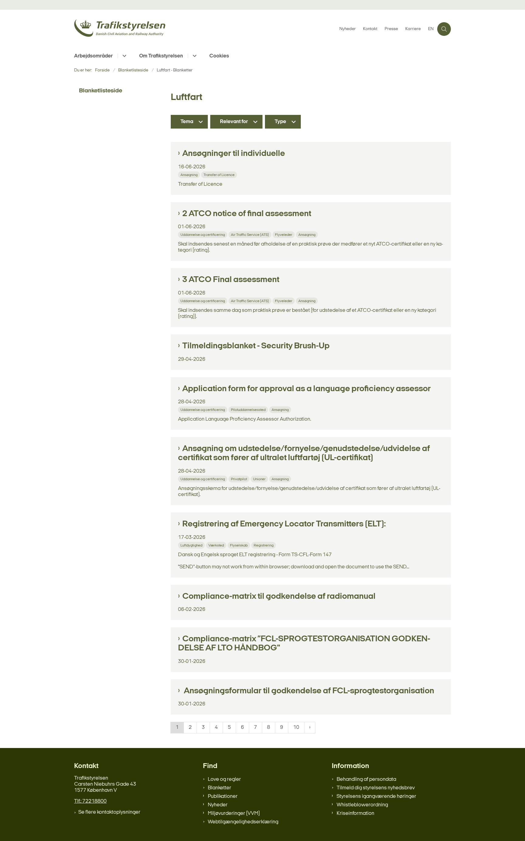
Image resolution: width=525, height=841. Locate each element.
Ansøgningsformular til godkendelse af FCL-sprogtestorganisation (308, 691)
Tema (186, 121)
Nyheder (218, 805)
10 (296, 727)
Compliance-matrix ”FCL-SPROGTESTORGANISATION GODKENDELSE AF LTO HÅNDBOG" (304, 644)
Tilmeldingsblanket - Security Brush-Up (256, 346)
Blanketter (219, 788)
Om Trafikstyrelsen (161, 56)
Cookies (219, 56)
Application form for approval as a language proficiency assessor (306, 389)
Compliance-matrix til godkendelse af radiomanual (279, 596)
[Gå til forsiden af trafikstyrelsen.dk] (205, 29)
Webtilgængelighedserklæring (243, 822)
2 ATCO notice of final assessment (246, 214)
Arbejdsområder (93, 56)
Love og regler (224, 779)
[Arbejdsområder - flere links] (123, 55)
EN (431, 29)
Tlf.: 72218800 (90, 801)
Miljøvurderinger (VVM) (234, 813)
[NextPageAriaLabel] (309, 727)
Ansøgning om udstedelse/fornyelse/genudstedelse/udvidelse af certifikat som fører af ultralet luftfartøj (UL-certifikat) (304, 453)
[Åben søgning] (444, 29)
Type (280, 121)
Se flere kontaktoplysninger (109, 812)
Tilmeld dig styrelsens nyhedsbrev (376, 788)
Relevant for (234, 121)
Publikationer (223, 796)
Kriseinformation (355, 813)
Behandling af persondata (366, 779)
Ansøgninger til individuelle (233, 154)
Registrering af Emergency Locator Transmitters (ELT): (284, 524)
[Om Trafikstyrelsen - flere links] (194, 55)
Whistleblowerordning (362, 805)
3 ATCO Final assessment (230, 280)
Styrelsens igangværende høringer (376, 796)
